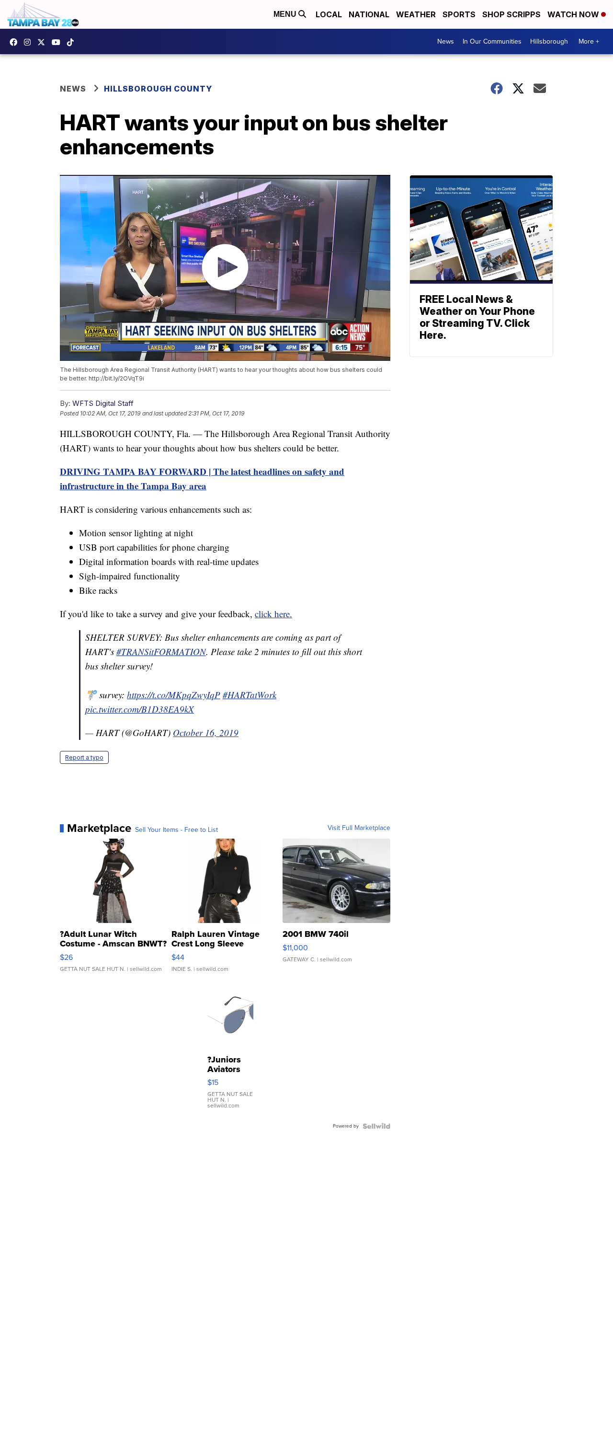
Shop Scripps (511, 14)
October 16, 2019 (205, 732)
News (445, 41)
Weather (416, 14)
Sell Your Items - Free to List (176, 830)
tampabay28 (43, 42)
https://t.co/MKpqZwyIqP (173, 695)
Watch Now (574, 14)
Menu (285, 14)
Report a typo (84, 757)
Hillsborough (549, 41)
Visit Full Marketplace (359, 828)
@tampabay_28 (73, 42)
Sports (459, 14)
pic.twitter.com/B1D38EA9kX (139, 709)
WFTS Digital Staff (103, 403)
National (369, 14)
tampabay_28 (29, 42)
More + (589, 41)
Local (329, 14)
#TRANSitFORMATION (161, 651)
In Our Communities (492, 41)
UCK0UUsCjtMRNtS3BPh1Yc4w (58, 42)
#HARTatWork (249, 695)
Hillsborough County (158, 88)
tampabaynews (16, 42)
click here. (273, 614)
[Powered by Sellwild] (376, 1126)
